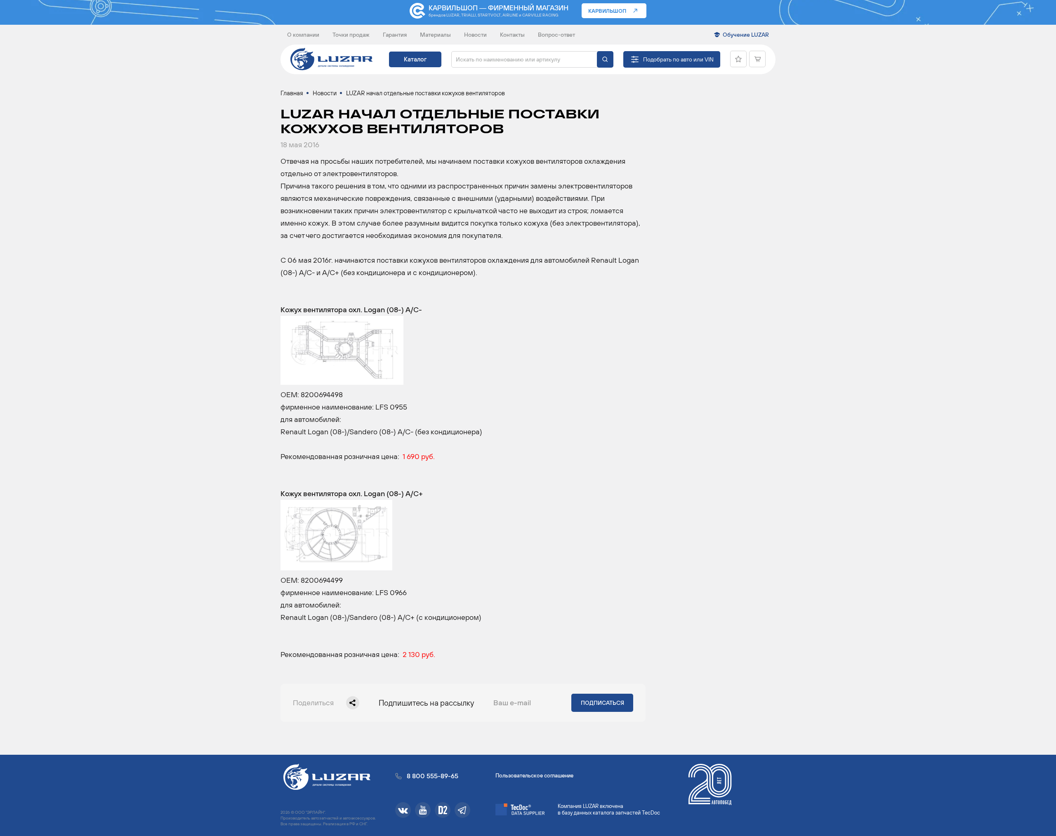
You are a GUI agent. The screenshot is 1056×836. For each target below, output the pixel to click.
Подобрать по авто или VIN (678, 59)
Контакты (512, 34)
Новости (475, 34)
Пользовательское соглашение (534, 775)
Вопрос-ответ (556, 34)
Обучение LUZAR (746, 34)
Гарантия (395, 34)
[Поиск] (605, 59)
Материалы (435, 34)
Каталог (415, 59)
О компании (303, 34)
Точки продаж (351, 34)
